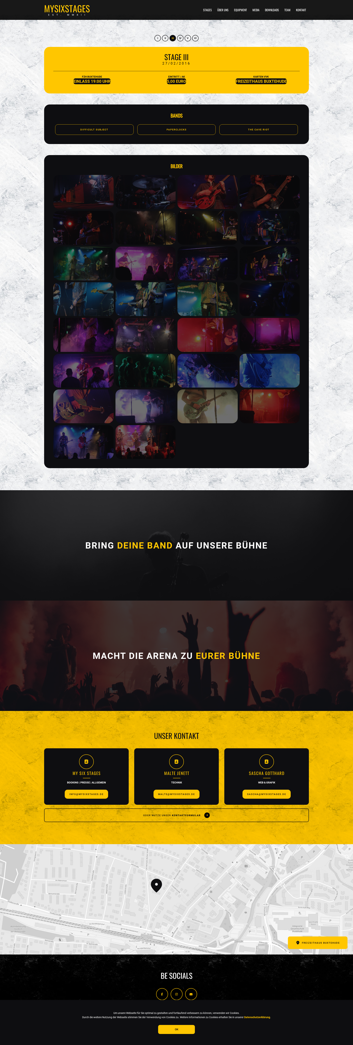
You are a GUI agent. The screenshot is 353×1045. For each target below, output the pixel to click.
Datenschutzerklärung (257, 1017)
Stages (207, 10)
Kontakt (301, 10)
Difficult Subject (94, 129)
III (173, 38)
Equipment (240, 10)
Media (255, 10)
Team (287, 10)
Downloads (272, 10)
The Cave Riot (258, 129)
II (165, 38)
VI (195, 38)
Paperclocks (177, 129)
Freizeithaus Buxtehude (321, 942)
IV (180, 38)
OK (176, 1029)
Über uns (223, 10)
